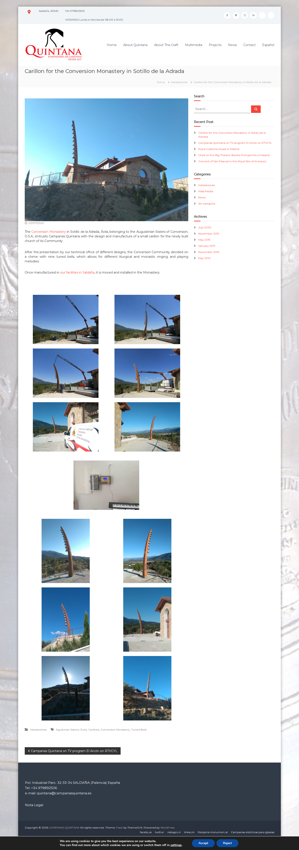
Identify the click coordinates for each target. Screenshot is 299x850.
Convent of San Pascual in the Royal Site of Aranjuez (232, 161)
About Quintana (135, 45)
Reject (227, 843)
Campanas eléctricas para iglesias (252, 832)
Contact (249, 45)
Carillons (93, 729)
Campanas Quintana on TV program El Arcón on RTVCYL (235, 142)
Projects (215, 45)
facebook (146, 832)
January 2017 (206, 245)
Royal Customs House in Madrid (218, 149)
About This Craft (166, 45)
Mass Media (205, 191)
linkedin (189, 832)
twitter (159, 832)
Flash (119, 827)
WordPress (167, 827)
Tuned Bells (139, 729)
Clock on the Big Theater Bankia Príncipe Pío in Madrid (234, 155)
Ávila (83, 729)
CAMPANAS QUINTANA (64, 827)
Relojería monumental (213, 832)
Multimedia (193, 45)
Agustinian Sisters (67, 729)
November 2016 (208, 252)
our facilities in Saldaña (77, 272)
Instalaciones (179, 82)
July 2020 (204, 227)
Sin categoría (206, 203)
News (232, 45)
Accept (203, 843)
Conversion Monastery (48, 232)
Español (268, 45)
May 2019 (204, 239)
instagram (174, 832)
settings (176, 845)
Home (112, 45)
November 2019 (208, 233)
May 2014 (204, 258)
